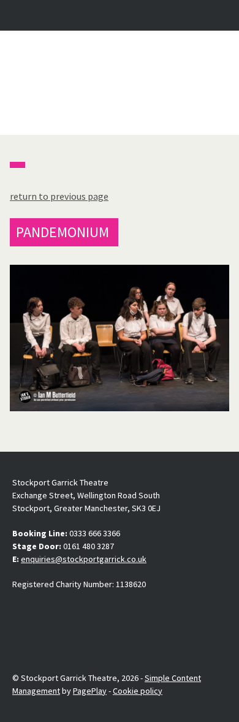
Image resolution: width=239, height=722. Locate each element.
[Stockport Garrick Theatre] (119, 83)
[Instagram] (51, 613)
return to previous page (59, 196)
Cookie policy (137, 690)
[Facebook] (22, 613)
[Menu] (219, 15)
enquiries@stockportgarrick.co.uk (83, 558)
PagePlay (90, 690)
